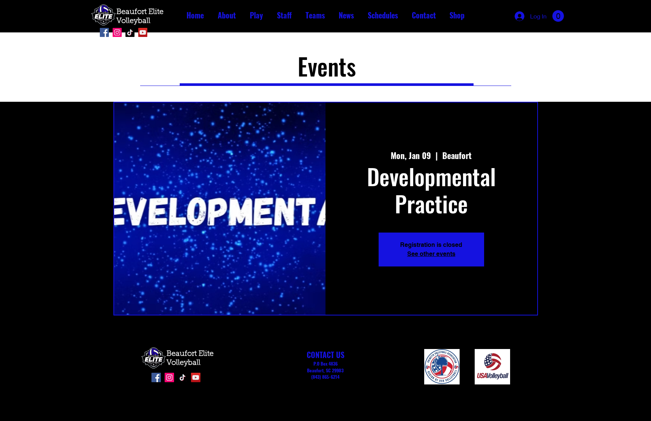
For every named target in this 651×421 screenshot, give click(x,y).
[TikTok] (129, 32)
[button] (227, 15)
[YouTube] (142, 32)
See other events (431, 253)
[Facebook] (104, 32)
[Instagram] (117, 32)
